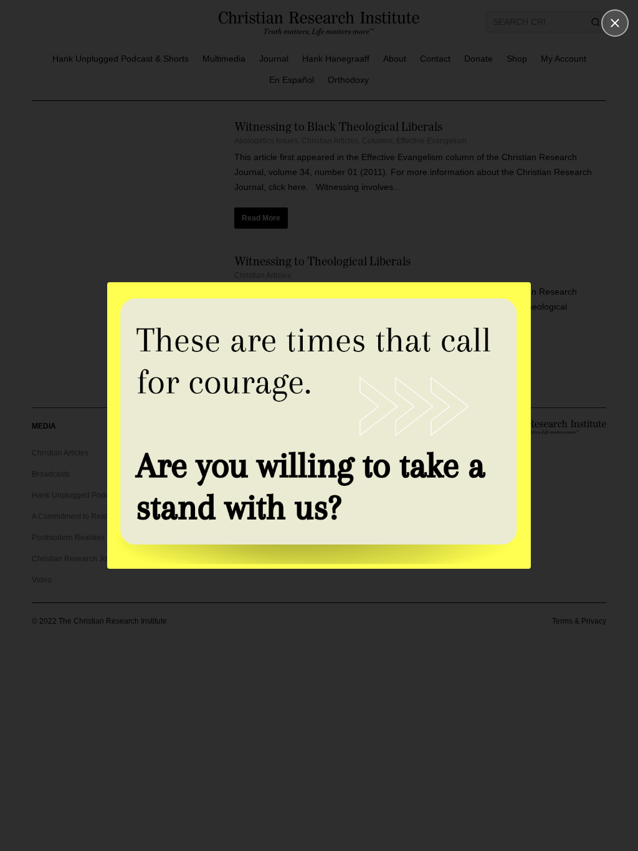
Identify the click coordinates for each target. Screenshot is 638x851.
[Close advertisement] (615, 23)
